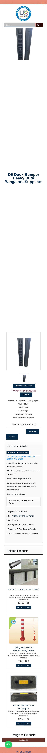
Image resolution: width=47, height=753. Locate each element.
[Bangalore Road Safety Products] (23, 13)
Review (12, 452)
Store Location (23, 452)
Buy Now (12, 437)
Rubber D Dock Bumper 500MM (23, 589)
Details (27, 608)
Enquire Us (32, 431)
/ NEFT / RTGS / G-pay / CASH (23, 516)
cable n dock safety (24, 386)
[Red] (24, 378)
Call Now (26, 395)
